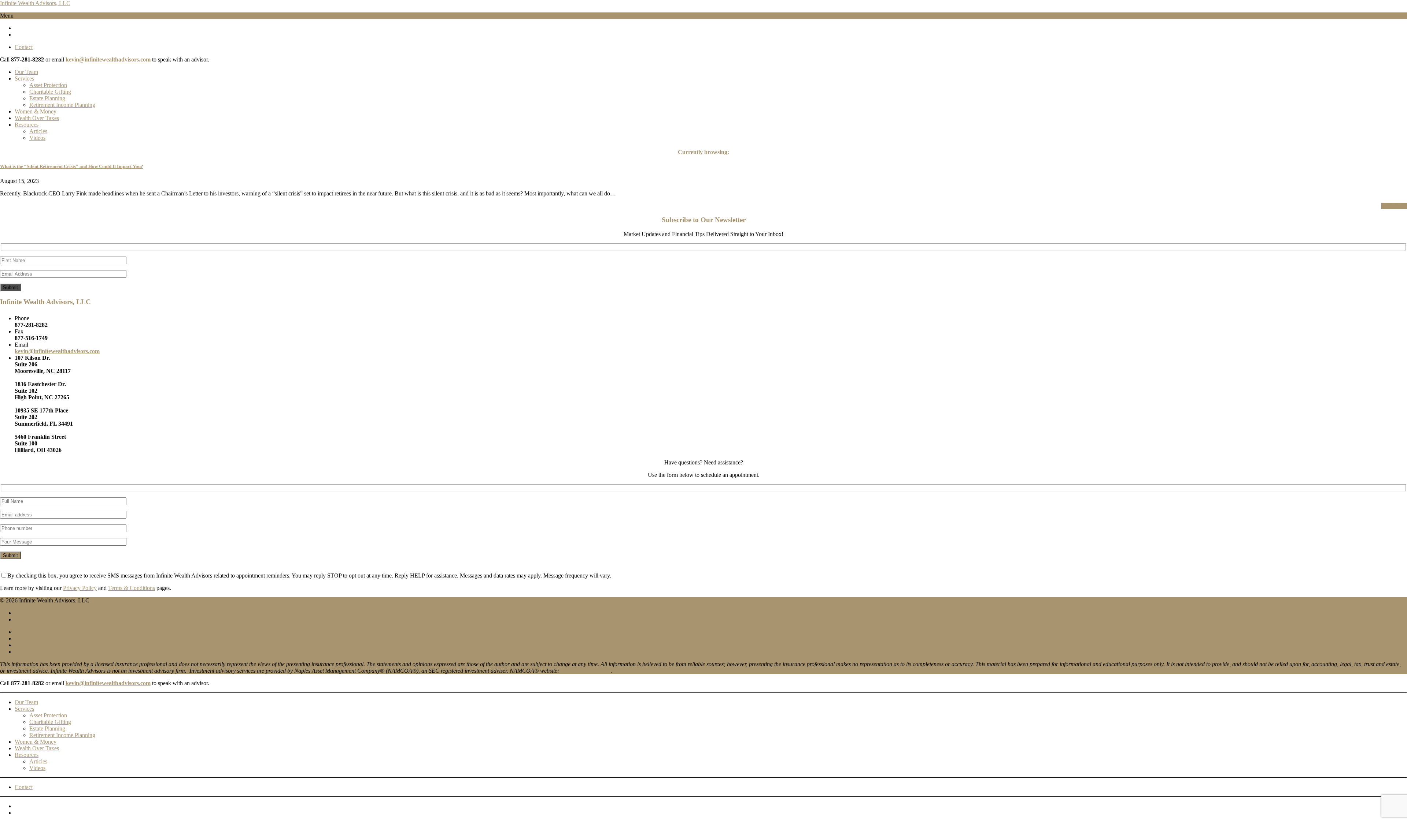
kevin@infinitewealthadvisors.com (108, 59)
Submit (10, 287)
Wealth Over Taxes (37, 118)
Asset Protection (48, 85)
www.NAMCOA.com (585, 671)
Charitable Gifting (50, 92)
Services (24, 78)
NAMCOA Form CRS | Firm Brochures (61, 652)
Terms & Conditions (131, 588)
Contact (24, 47)
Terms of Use (30, 638)
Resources (26, 125)
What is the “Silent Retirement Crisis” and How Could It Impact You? (71, 166)
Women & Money (35, 111)
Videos (37, 138)
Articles (38, 131)
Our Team (26, 72)
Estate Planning (47, 98)
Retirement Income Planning (62, 105)
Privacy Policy (80, 588)
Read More (1394, 206)
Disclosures (28, 645)
